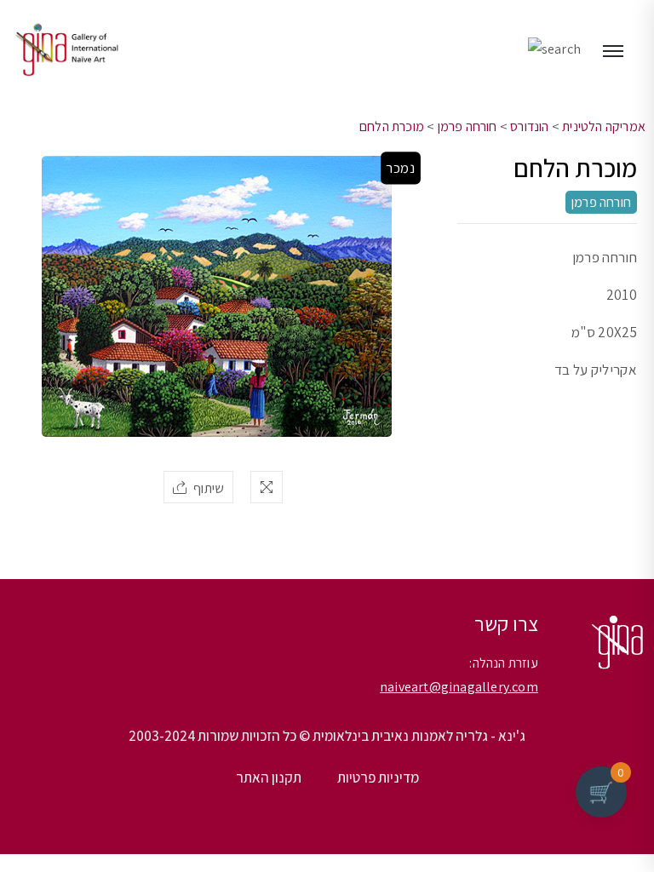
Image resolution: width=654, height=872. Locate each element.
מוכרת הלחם (391, 126)
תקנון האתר (268, 777)
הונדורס (529, 126)
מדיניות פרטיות (378, 777)
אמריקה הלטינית (603, 126)
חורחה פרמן (467, 126)
